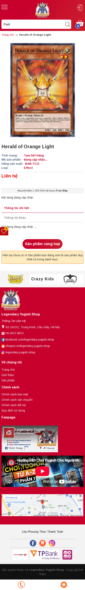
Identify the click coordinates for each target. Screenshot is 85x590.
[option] (15, 279)
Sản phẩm (8, 380)
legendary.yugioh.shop (20, 352)
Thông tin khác (15, 217)
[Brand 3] (15, 279)
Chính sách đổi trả (13, 405)
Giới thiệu (7, 375)
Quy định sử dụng (13, 410)
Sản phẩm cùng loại (42, 244)
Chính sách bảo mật (14, 394)
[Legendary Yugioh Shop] (42, 9)
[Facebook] (33, 543)
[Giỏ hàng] (80, 22)
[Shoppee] (42, 543)
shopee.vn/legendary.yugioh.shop (28, 346)
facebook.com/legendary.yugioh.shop (30, 339)
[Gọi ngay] (21, 584)
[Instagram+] (52, 543)
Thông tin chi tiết (16, 208)
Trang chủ (8, 369)
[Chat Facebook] (63, 584)
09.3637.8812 (15, 333)
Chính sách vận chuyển (17, 399)
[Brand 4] (42, 279)
